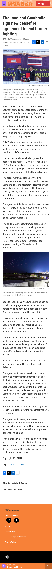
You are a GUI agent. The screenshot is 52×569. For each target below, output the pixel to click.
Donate (43, 4)
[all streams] (48, 566)
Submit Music (10, 531)
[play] (3, 566)
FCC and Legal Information (15, 537)
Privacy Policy (10, 542)
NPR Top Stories (17, 465)
